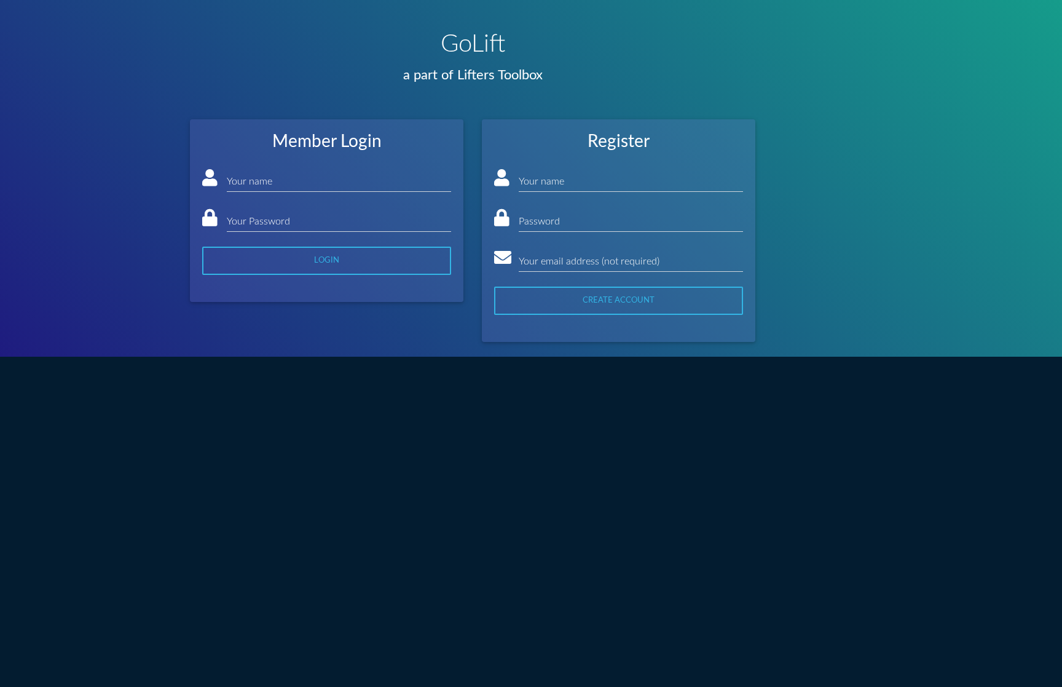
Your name (249, 181)
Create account (619, 300)
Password (539, 221)
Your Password (258, 221)
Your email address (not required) (589, 261)
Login (326, 260)
